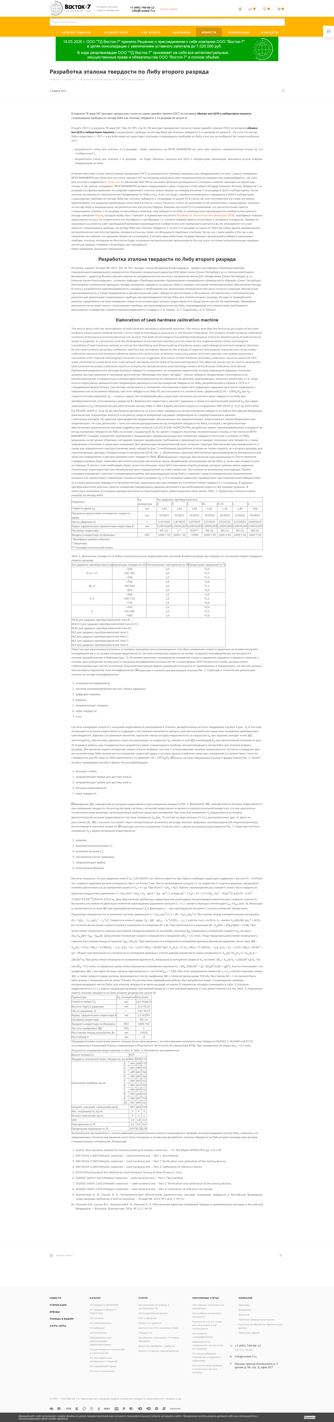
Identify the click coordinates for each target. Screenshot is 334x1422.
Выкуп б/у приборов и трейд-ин (156, 1346)
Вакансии (243, 1314)
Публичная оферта (249, 1332)
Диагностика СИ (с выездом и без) (158, 1327)
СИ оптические (98, 1332)
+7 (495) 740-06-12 (142, 7)
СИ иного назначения (102, 1371)
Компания (245, 1298)
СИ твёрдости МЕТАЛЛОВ (104, 1304)
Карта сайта (58, 1325)
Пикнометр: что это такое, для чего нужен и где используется (207, 1325)
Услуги (143, 1298)
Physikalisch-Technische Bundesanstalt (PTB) (205, 215)
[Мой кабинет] (240, 9)
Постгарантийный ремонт (153, 1313)
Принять (309, 1417)
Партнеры (244, 1304)
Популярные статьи (205, 1298)
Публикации (58, 1304)
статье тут (113, 182)
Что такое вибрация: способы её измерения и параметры (206, 1357)
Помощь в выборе (62, 1318)
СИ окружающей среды (103, 1366)
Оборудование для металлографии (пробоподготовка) (101, 1341)
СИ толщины (97, 1318)
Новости (55, 1298)
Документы (244, 1309)
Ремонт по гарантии (149, 1323)
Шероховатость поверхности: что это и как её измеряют (207, 1345)
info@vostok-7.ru (143, 10)
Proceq (99, 215)
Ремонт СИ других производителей (158, 1350)
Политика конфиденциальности (256, 1319)
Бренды (55, 1311)
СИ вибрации (97, 1327)
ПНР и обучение (147, 1318)
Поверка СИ (145, 1332)
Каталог (95, 1298)
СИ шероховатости (100, 1323)
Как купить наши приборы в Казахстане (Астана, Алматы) (207, 1369)
